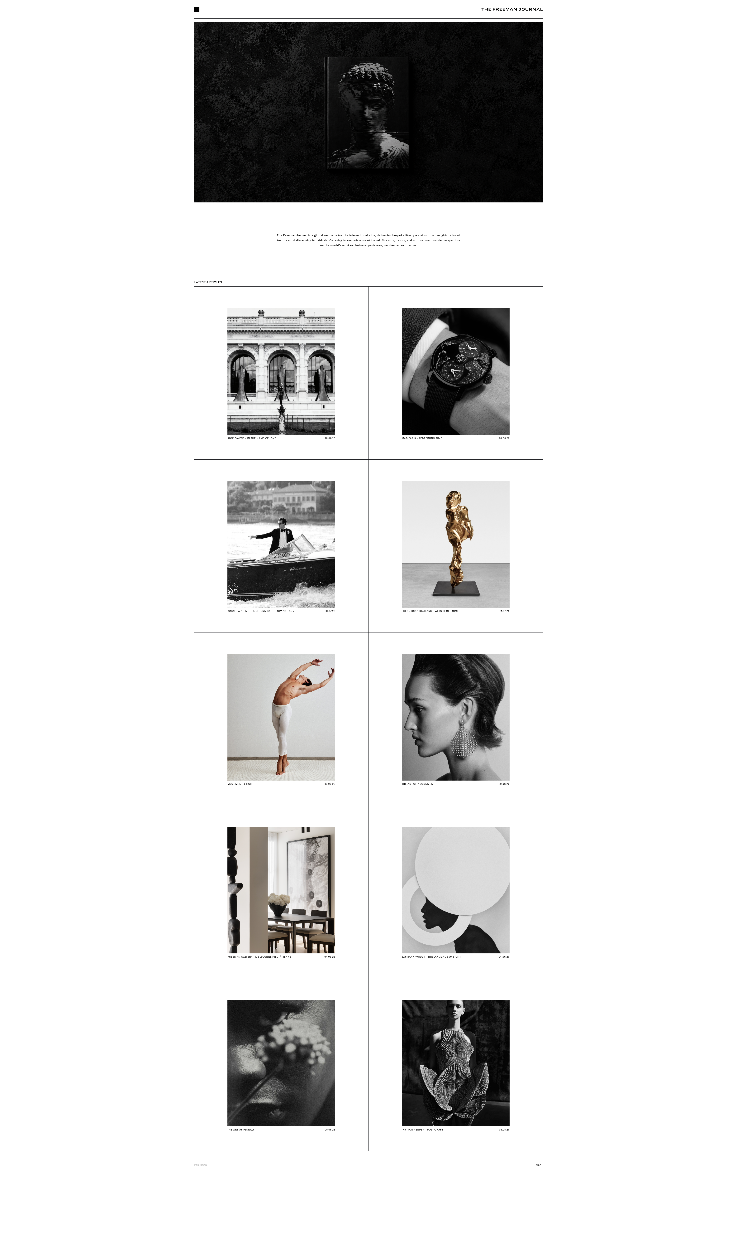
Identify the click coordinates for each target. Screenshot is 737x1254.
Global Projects (224, 9)
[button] (196, 9)
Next (539, 1165)
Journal (310, 9)
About (252, 9)
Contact (334, 9)
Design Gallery (280, 9)
